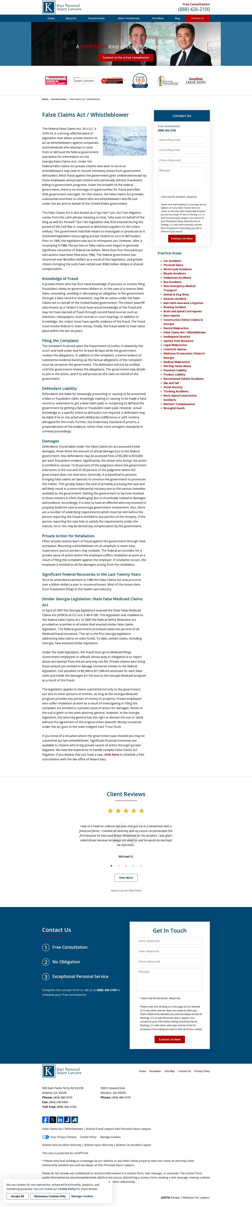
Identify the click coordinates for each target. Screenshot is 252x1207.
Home (51, 18)
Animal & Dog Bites (176, 294)
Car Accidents (172, 261)
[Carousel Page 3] (126, 865)
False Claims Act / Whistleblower (184, 332)
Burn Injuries (171, 315)
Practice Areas (96, 18)
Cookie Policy (88, 1137)
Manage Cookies (110, 1137)
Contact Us (197, 18)
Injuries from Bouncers (178, 341)
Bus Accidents (172, 282)
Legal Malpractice (175, 345)
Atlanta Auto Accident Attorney (61, 1145)
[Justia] (67, 1119)
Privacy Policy (202, 1071)
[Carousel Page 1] (111, 865)
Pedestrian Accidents (177, 277)
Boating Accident (174, 307)
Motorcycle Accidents (177, 269)
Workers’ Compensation (179, 404)
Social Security (172, 387)
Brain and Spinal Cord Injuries (182, 311)
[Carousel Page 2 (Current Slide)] (118, 865)
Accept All (17, 1196)
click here (111, 754)
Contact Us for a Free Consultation (126, 57)
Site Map (170, 1071)
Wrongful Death (174, 408)
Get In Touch (170, 930)
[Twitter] (52, 1119)
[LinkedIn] (60, 1119)
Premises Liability (175, 370)
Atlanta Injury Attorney (98, 1145)
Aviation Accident (174, 298)
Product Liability (174, 374)
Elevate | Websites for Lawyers (185, 1197)
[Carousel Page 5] (140, 865)
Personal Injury (173, 265)
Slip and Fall (171, 383)
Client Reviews (126, 794)
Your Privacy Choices (63, 1137)
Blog (177, 18)
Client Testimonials (129, 18)
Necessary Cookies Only (49, 1196)
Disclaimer (155, 1071)
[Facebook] (45, 1119)
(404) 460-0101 (63, 1097)
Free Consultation (196, 4)
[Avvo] (74, 1119)
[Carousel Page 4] (133, 865)
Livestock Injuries (175, 349)
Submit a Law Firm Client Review (126, 890)
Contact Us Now (182, 238)
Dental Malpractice (176, 328)
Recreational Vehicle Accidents (183, 378)
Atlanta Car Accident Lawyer (133, 1145)
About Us (71, 18)
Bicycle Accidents (174, 273)
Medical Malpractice (176, 362)
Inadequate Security (176, 336)
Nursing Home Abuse (177, 366)
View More (126, 877)
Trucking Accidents (175, 391)
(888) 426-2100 (194, 9)
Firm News (158, 18)
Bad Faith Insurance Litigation (183, 303)
